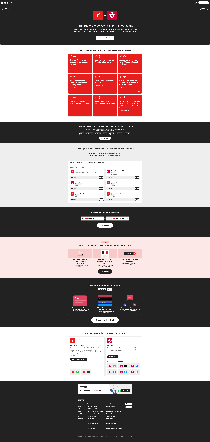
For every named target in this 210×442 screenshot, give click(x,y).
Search (79, 421)
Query (113, 172)
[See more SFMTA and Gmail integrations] (135, 372)
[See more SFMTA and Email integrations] (135, 365)
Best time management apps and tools (114, 411)
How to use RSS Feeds (110, 416)
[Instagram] (119, 436)
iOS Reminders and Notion (92, 421)
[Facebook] (113, 436)
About (106, 436)
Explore (185, 2)
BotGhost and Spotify (91, 416)
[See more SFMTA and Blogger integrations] (112, 365)
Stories (79, 408)
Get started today (105, 38)
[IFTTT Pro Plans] (123, 171)
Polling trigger (78, 172)
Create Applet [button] (105, 225)
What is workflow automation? (112, 413)
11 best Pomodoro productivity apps (113, 421)
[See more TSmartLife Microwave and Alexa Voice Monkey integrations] (75, 372)
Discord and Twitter (91, 428)
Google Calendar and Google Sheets (95, 411)
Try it (101, 177)
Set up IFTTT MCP (105, 138)
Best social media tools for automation (114, 428)
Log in (195, 2)
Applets (79, 411)
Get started (203, 3)
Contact (98, 436)
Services (79, 406)
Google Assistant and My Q (93, 413)
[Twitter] (125, 436)
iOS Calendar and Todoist (92, 423)
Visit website (72, 355)
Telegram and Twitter (91, 425)
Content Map (80, 418)
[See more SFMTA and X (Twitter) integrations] (123, 365)
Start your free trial (105, 320)
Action (113, 183)
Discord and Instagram (92, 406)
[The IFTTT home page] (4, 3)
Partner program (91, 436)
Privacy (102, 436)
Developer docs (81, 425)
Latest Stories (110, 403)
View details (73, 177)
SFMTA (113, 25)
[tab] (71, 163)
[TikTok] (128, 436)
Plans (190, 2)
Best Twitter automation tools (112, 408)
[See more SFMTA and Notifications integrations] (123, 372)
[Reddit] (131, 436)
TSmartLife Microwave (91, 25)
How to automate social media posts (113, 425)
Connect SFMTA (112, 356)
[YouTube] (122, 436)
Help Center (80, 416)
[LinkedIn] (116, 436)
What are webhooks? (110, 418)
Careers (85, 436)
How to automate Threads (111, 423)
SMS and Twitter (90, 418)
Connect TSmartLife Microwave (78, 359)
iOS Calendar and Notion (92, 408)
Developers (80, 436)
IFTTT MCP (80, 413)
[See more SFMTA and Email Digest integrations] (112, 372)
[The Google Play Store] (128, 407)
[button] (105, 271)
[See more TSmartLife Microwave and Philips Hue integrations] (86, 372)
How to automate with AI (111, 406)
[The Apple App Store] (128, 404)
